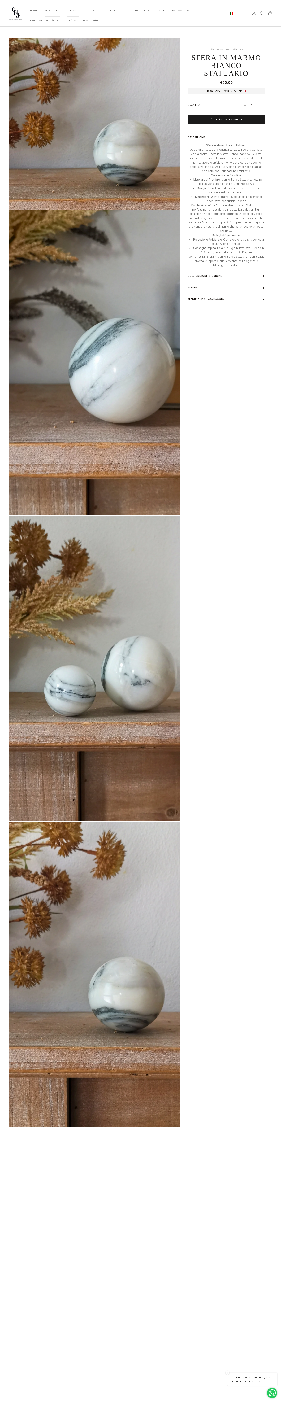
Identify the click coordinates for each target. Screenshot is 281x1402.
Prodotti (51, 10)
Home (34, 10)
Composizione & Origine (205, 276)
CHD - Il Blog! (142, 10)
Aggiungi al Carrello (226, 119)
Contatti (92, 10)
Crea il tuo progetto (174, 10)
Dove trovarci (115, 10)
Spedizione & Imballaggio (206, 299)
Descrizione (196, 137)
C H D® (71, 10)
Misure (192, 287)
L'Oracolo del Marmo (45, 20)
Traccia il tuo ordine (83, 20)
